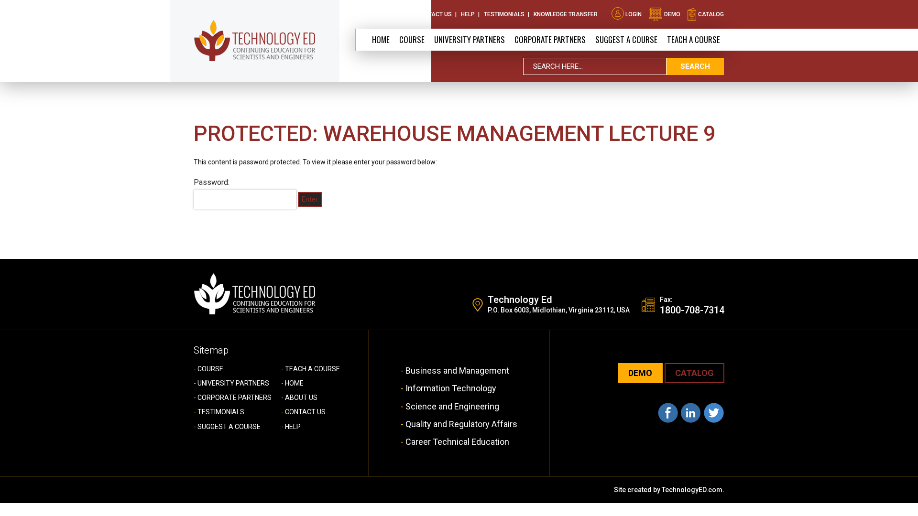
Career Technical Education (457, 442)
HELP (293, 426)
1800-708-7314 (692, 310)
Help (468, 14)
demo (671, 14)
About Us (393, 14)
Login (633, 14)
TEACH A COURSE (693, 39)
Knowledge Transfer (566, 14)
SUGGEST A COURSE (626, 39)
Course (412, 39)
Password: (212, 182)
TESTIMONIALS (220, 412)
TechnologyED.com (692, 490)
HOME (294, 383)
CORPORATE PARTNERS (550, 39)
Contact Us (434, 14)
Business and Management (457, 371)
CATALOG (694, 373)
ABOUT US (301, 397)
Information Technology (450, 388)
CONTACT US (305, 412)
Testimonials (504, 14)
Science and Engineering (452, 406)
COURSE (210, 369)
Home (381, 39)
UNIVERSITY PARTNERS (233, 383)
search (695, 66)
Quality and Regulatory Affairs (461, 424)
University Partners (469, 39)
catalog (710, 14)
